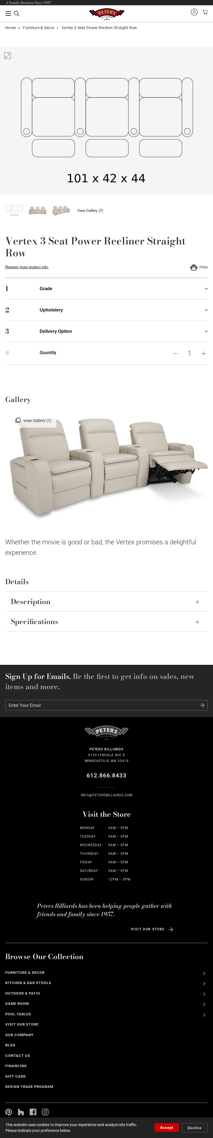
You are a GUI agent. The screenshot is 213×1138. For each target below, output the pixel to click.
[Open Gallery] (106, 121)
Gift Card (15, 1076)
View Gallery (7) (90, 210)
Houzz (20, 1112)
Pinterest (8, 1112)
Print (203, 267)
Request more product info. (27, 267)
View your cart (204, 12)
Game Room (17, 1003)
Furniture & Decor (38, 27)
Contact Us (17, 1056)
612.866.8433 (107, 775)
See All (204, 973)
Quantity (48, 352)
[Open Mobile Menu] (12, 13)
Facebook (33, 1112)
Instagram (45, 1112)
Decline (194, 1128)
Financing (16, 1066)
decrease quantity (175, 353)
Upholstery (34, 310)
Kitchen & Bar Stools (28, 983)
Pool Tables (18, 1014)
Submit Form (202, 705)
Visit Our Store (148, 929)
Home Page (106, 14)
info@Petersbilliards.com (107, 795)
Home (10, 27)
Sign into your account (194, 12)
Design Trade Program (29, 1087)
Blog (10, 1045)
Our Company (19, 1035)
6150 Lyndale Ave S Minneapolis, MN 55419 (107, 755)
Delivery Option (38, 331)
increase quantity (204, 353)
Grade (28, 289)
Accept (166, 1127)
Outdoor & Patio (22, 993)
